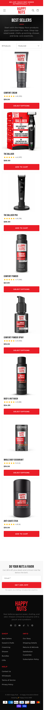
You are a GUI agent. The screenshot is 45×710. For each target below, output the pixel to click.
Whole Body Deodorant (14, 459)
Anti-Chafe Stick (11, 521)
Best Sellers (7, 638)
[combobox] (28, 46)
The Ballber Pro (11, 215)
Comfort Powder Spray (14, 337)
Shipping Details (30, 643)
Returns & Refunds (30, 647)
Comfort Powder (11, 276)
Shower (5, 652)
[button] (33, 10)
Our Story (27, 638)
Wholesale (6, 676)
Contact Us (6, 671)
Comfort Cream (10, 92)
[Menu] (4, 10)
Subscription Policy (31, 659)
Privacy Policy (7, 684)
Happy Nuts (14, 695)
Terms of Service (9, 680)
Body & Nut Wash (11, 398)
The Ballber (9, 153)
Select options (22, 106)
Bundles (5, 656)
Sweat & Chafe (8, 643)
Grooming (6, 647)
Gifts (4, 660)
